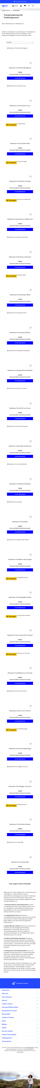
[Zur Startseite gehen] (5, 6)
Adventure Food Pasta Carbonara (20, 257)
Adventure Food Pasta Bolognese (20, 68)
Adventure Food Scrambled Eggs (20, 748)
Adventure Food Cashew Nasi (20, 143)
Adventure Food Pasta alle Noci (20, 332)
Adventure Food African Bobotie (20, 484)
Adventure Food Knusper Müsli (20, 295)
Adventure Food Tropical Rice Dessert (20, 635)
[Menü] (33, 5)
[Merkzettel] (25, 5)
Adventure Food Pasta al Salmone (20, 446)
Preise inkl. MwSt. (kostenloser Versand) (20, 74)
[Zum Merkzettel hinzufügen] (30, 63)
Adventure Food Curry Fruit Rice (20, 711)
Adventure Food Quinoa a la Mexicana (20, 219)
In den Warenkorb (20, 78)
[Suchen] (29, 5)
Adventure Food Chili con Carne (20, 408)
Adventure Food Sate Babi (20, 862)
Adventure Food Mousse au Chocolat (20, 673)
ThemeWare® (20, 1052)
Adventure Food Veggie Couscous (20, 786)
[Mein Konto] (21, 5)
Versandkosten (30, 1047)
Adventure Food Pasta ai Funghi (20, 181)
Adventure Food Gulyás (20, 521)
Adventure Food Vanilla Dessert (20, 824)
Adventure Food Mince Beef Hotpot (20, 559)
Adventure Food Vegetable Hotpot (20, 597)
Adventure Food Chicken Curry (20, 105)
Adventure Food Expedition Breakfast (20, 370)
